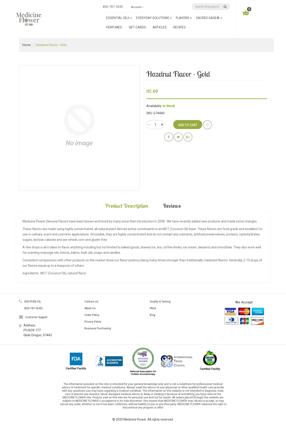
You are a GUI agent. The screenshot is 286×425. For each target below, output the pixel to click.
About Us (90, 308)
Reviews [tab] (172, 205)
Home (26, 45)
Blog (152, 315)
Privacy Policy (92, 321)
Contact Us (91, 301)
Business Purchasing (97, 328)
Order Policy (91, 315)
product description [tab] (126, 205)
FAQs (153, 308)
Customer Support (36, 317)
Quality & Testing (160, 301)
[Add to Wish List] (207, 124)
